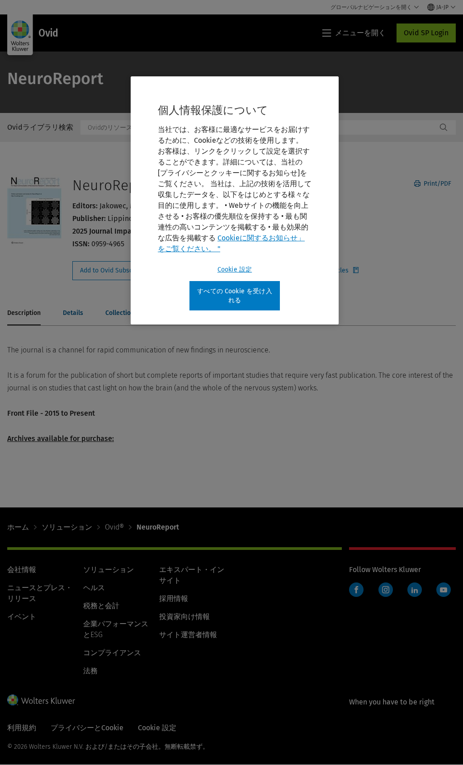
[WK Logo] (41, 700)
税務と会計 (101, 605)
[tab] (24, 313)
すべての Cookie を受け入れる (234, 295)
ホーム (18, 527)
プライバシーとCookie (87, 727)
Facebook (356, 589)
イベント (21, 616)
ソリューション (67, 527)
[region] (235, 200)
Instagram (385, 589)
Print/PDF (436, 184)
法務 (90, 670)
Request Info (121, 271)
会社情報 (21, 569)
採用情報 (173, 598)
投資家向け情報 (184, 616)
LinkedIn (414, 589)
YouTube (443, 589)
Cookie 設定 (234, 269)
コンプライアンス (112, 652)
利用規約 (21, 727)
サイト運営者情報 (188, 634)
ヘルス (94, 587)
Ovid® (114, 527)
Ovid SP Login (426, 32)
